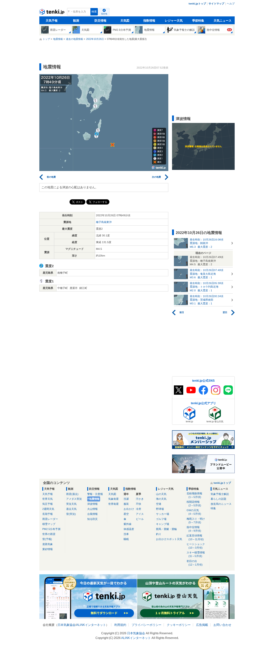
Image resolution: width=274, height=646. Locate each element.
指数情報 (149, 20)
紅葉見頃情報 (195, 537)
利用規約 (120, 624)
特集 (213, 508)
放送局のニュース (221, 503)
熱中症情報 (194, 529)
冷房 (138, 508)
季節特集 (198, 20)
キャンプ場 (162, 523)
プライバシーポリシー (146, 624)
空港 (158, 503)
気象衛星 (113, 498)
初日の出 (195, 563)
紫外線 (127, 523)
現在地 (104, 14)
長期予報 (47, 513)
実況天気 (71, 503)
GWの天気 (194, 512)
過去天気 (71, 508)
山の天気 (161, 494)
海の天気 (161, 498)
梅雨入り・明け (196, 520)
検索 (94, 11)
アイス (140, 513)
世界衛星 (113, 503)
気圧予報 (47, 503)
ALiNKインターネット (91, 624)
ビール (140, 518)
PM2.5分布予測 (51, 529)
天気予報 (52, 20)
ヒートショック (196, 546)
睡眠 (126, 539)
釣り (158, 534)
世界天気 (47, 498)
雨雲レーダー (50, 518)
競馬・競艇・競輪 (166, 529)
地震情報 (94, 498)
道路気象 (47, 544)
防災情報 (100, 20)
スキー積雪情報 (196, 554)
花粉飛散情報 (194, 495)
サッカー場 (162, 513)
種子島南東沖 (104, 222)
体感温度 (129, 529)
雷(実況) (71, 513)
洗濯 (126, 498)
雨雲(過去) (72, 494)
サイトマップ (216, 3)
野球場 (160, 508)
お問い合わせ (222, 624)
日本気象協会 (66, 624)
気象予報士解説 (220, 494)
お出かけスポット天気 (169, 539)
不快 (138, 503)
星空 (126, 513)
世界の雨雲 (48, 534)
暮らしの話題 (218, 498)
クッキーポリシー (179, 624)
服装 (126, 503)
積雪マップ (48, 523)
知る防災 (92, 518)
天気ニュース (223, 20)
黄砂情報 (47, 549)
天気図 (124, 20)
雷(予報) (47, 539)
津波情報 (92, 503)
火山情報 (92, 508)
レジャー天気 (174, 20)
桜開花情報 (194, 503)
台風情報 (92, 513)
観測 (76, 20)
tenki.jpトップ (197, 3)
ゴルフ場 (161, 518)
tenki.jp (52, 12)
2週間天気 (48, 508)
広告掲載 (202, 624)
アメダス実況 (74, 498)
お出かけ (129, 508)
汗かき (140, 498)
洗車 (126, 534)
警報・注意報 (95, 494)
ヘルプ (231, 3)
